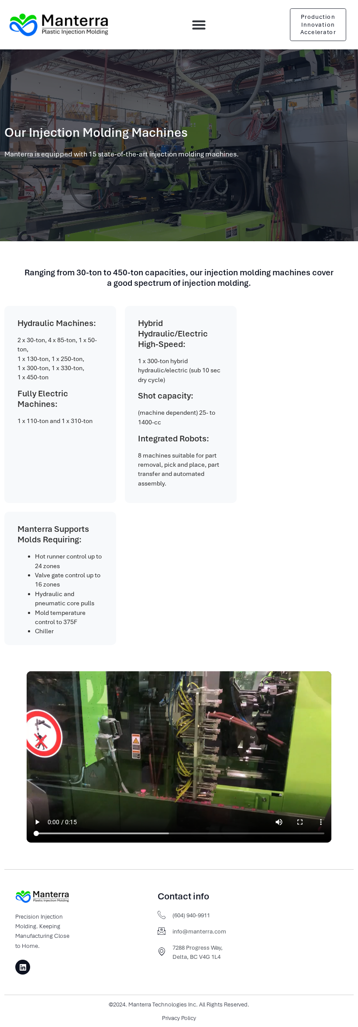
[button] (199, 25)
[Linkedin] (22, 967)
